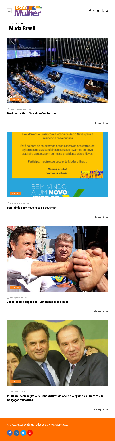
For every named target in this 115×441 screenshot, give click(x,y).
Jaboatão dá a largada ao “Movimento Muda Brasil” (38, 302)
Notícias (15, 99)
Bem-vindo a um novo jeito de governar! (32, 207)
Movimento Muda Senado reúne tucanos (32, 113)
